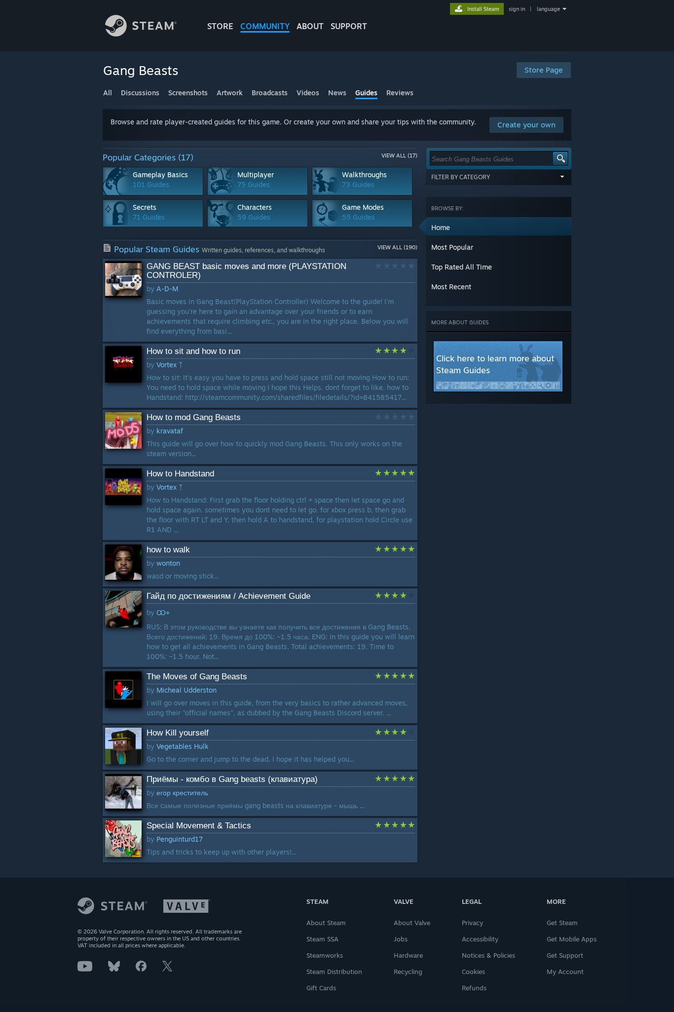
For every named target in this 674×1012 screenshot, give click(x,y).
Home (440, 227)
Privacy (472, 923)
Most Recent (451, 286)
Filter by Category (460, 177)
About (310, 26)
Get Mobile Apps (572, 939)
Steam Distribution (334, 971)
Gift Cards (321, 988)
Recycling (408, 971)
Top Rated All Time (461, 267)
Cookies (473, 971)
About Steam (326, 923)
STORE (220, 26)
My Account (565, 971)
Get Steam (562, 923)
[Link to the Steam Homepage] (141, 34)
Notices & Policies (488, 955)
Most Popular (452, 247)
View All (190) (397, 247)
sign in (517, 8)
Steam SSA (322, 939)
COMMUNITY (265, 26)
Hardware (408, 955)
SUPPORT (349, 26)
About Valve (412, 923)
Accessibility (480, 939)
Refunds (474, 988)
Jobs (401, 939)
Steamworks (324, 955)
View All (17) (399, 155)
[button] (498, 227)
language (548, 8)
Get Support (565, 955)
